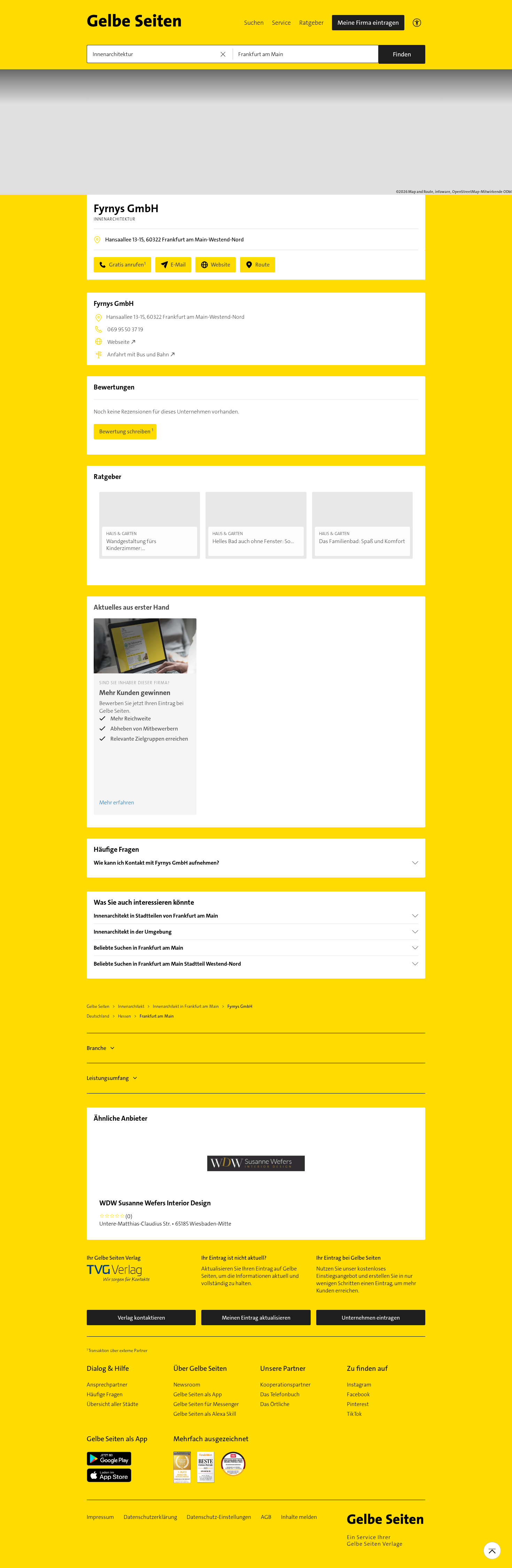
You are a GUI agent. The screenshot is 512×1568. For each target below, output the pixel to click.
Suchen (254, 22)
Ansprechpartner (107, 1384)
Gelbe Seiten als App (197, 1394)
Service (281, 22)
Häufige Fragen (105, 1394)
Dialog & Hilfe (108, 1368)
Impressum (100, 1517)
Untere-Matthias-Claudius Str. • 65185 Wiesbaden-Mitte (165, 1212)
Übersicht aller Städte (112, 1404)
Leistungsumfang (108, 1078)
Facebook (358, 1394)
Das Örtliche (274, 1404)
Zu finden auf (367, 1368)
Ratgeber (311, 22)
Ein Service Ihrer (375, 1540)
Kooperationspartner (285, 1384)
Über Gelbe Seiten (200, 1368)
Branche (96, 1048)
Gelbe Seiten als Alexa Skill (204, 1414)
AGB (266, 1517)
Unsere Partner (282, 1368)
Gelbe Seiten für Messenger (206, 1404)
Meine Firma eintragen (368, 22)
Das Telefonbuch (280, 1394)
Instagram (359, 1384)
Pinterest (358, 1404)
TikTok (354, 1414)
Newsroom (186, 1384)
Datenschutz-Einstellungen (219, 1517)
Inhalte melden (299, 1517)
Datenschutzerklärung (150, 1517)
